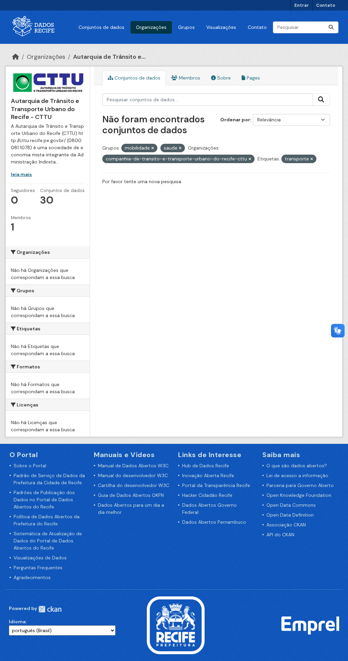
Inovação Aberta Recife (208, 475)
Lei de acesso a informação (297, 475)
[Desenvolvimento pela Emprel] (310, 625)
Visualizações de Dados (40, 558)
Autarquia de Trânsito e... (109, 56)
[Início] (15, 56)
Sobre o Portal (30, 466)
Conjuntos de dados (101, 27)
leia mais (21, 174)
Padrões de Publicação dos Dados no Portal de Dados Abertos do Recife (44, 499)
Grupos (186, 27)
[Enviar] (331, 27)
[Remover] (152, 148)
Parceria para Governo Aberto (300, 485)
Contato (325, 5)
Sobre (223, 78)
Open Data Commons (291, 505)
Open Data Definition (290, 515)
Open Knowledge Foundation (298, 495)
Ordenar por (235, 120)
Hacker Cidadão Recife (207, 495)
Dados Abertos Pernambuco (214, 522)
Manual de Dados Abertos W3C (133, 466)
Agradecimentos (32, 577)
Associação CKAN (286, 525)
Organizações (151, 27)
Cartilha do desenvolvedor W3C (133, 485)
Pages (252, 78)
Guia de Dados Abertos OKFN (131, 495)
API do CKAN (280, 535)
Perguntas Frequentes (38, 567)
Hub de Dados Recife (205, 466)
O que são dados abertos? (296, 466)
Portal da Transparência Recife (216, 485)
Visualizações (221, 27)
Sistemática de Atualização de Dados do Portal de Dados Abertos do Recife (48, 540)
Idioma (17, 622)
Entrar (301, 5)
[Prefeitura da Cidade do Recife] (176, 625)
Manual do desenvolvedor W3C (133, 475)
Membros (188, 78)
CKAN (50, 609)
